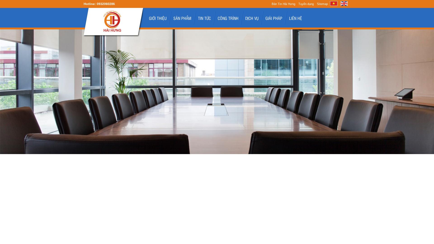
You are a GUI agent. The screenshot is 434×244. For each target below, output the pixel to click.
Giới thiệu (158, 18)
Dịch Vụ (252, 18)
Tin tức (204, 18)
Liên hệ (295, 18)
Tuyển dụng (306, 4)
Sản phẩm (182, 18)
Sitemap (322, 4)
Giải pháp (273, 18)
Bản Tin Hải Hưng (283, 4)
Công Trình (228, 18)
